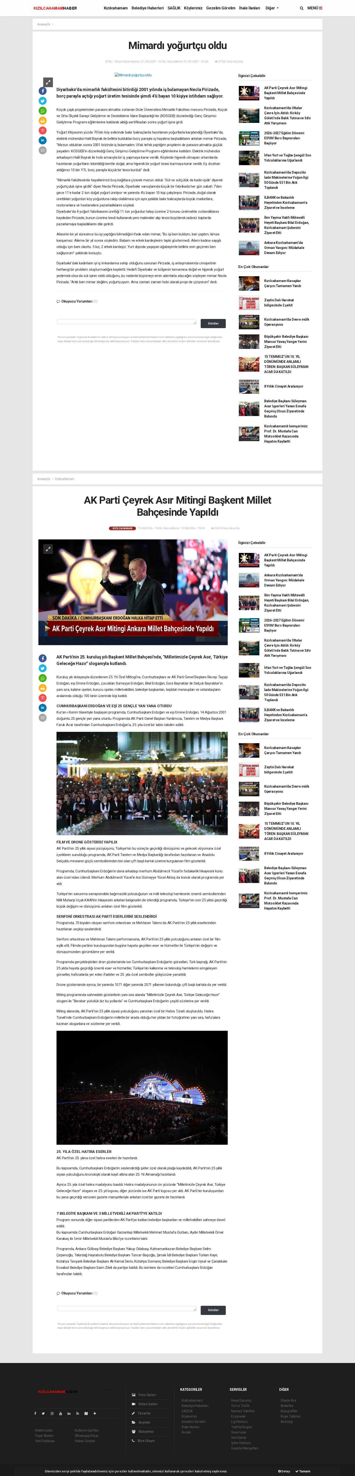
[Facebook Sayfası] (37, 1413)
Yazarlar (144, 1413)
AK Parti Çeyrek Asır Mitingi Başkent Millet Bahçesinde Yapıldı (285, 93)
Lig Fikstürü (239, 1422)
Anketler (287, 1406)
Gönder (213, 323)
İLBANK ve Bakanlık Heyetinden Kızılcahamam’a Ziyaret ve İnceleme (285, 203)
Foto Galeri (147, 1395)
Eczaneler (238, 1416)
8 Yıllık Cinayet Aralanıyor (284, 386)
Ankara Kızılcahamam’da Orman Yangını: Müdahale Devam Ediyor (284, 248)
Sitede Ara (288, 1400)
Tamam (304, 1471)
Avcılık (186, 1432)
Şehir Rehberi (241, 1443)
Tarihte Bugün (241, 1427)
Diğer (271, 8)
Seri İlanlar (239, 1438)
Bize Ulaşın (146, 1441)
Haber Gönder (85, 1441)
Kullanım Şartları (87, 1430)
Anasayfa (44, 24)
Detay (285, 1471)
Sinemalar (238, 1432)
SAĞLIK (174, 8)
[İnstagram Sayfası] (54, 1413)
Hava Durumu (241, 1400)
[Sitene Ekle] (96, 1413)
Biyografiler (289, 1411)
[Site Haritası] (88, 1413)
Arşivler (144, 1422)
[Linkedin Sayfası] (71, 1413)
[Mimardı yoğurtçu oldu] (133, 75)
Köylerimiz (193, 8)
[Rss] (79, 1413)
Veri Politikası (45, 1441)
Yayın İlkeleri (44, 1436)
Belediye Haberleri (148, 8)
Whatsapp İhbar (86, 1436)
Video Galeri (147, 1404)
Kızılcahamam (116, 8)
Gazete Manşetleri (244, 1448)
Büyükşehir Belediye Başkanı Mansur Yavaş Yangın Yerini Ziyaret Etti (286, 342)
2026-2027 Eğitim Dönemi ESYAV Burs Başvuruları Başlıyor (284, 138)
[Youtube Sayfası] (62, 1413)
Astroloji (287, 1422)
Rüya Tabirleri (291, 1416)
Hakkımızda (43, 1430)
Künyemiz (146, 1432)
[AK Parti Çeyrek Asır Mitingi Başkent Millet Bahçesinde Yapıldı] (133, 592)
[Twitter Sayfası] (45, 1413)
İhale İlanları (249, 8)
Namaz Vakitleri (243, 1411)
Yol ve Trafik (240, 1406)
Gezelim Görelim (220, 8)
